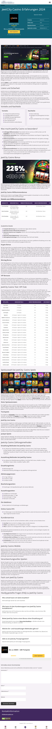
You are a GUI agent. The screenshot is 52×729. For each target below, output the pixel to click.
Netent (19, 399)
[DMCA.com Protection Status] (6, 718)
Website (3, 697)
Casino (6, 82)
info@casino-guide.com (7, 714)
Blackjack (39, 426)
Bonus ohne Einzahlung (25, 621)
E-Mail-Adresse (5, 691)
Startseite (3, 5)
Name (3, 685)
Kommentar (4, 670)
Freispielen (6, 133)
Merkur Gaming (36, 398)
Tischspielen (12, 414)
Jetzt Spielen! (14, 31)
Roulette (17, 416)
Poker (25, 416)
